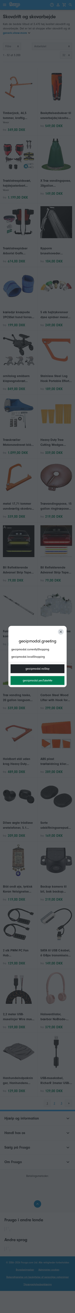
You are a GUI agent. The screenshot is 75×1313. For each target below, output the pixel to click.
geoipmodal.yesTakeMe (37, 680)
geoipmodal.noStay (37, 668)
